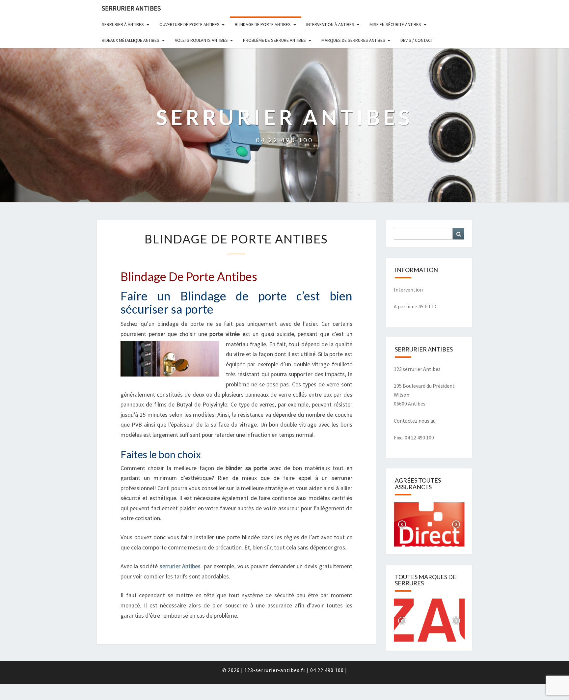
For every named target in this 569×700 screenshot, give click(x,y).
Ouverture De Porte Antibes (189, 24)
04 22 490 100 (327, 670)
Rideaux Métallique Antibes (130, 40)
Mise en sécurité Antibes (395, 24)
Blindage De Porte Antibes (263, 24)
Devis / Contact (416, 40)
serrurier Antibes (180, 566)
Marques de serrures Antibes (353, 40)
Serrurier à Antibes (123, 24)
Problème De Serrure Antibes (274, 40)
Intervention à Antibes (330, 24)
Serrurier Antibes (131, 8)
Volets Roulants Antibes (201, 40)
